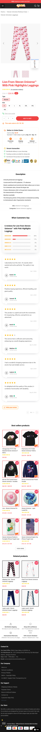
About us (4, 667)
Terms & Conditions (7, 670)
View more (20, 548)
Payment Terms (6, 689)
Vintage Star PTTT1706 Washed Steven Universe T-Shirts (10, 450)
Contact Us (4, 695)
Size (3, 102)
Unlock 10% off (4, 724)
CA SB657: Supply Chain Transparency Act (13, 678)
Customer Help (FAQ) (7, 697)
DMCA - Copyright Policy (8, 675)
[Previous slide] (4, 43)
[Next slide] (37, 43)
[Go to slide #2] (25, 74)
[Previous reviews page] (27, 412)
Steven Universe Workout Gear (17, 12)
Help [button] (37, 729)
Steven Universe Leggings (9, 15)
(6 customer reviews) (17, 89)
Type (3, 96)
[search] (35, 6)
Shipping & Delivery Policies (9, 687)
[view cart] (38, 6)
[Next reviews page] (37, 412)
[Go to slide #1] (15, 74)
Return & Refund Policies (8, 692)
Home (3, 12)
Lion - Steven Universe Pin (9, 508)
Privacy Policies (5, 672)
